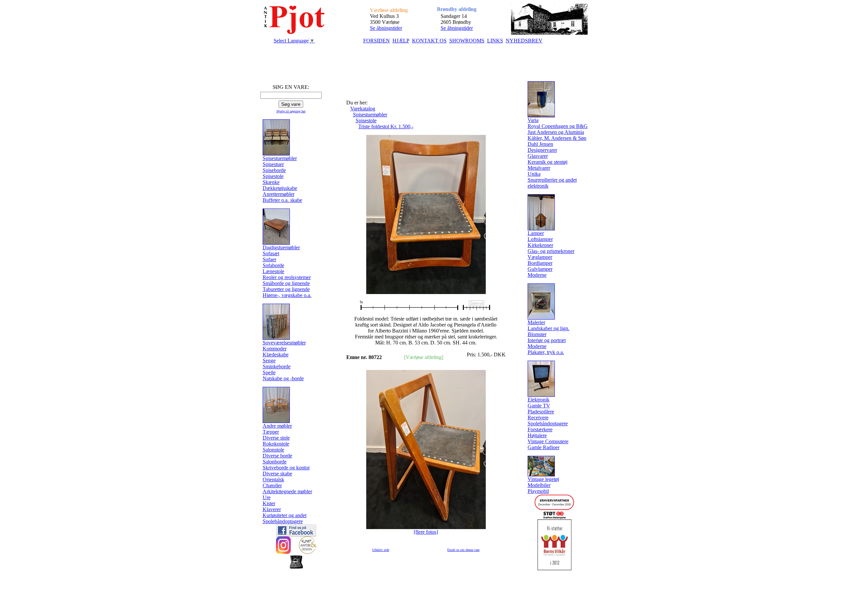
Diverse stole (276, 438)
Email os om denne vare (463, 550)
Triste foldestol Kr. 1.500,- (385, 126)
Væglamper (540, 257)
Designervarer (542, 150)
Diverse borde (277, 455)
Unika (534, 174)
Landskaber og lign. (548, 328)
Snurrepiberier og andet (552, 180)
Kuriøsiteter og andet (284, 515)
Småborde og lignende (286, 283)
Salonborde (275, 461)
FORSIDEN (376, 40)
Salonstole (273, 449)
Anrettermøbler (279, 194)
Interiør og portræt (547, 340)
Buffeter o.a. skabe (282, 200)
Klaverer (272, 509)
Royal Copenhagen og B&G (558, 126)
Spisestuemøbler (370, 114)
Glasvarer (538, 156)
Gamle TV (539, 405)
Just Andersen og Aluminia (556, 132)
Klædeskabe (276, 354)
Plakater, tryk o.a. (546, 352)
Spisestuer (273, 164)
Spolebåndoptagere (283, 521)
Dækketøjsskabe (280, 188)
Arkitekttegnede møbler (287, 491)
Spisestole (273, 176)
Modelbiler (539, 485)
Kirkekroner (540, 245)
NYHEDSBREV (524, 40)
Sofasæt (271, 253)
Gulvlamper (540, 269)
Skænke (271, 182)
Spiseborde (274, 170)
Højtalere (537, 435)
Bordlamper (540, 263)
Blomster (537, 334)
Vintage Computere (548, 441)
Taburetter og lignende (286, 289)
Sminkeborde (277, 366)
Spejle (269, 372)
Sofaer (269, 259)
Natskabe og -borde (283, 378)
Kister (269, 503)
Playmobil (538, 491)
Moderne (537, 275)
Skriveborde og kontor (286, 467)
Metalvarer (539, 168)
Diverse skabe (277, 473)
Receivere (538, 417)
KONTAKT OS (429, 40)
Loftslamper (540, 239)
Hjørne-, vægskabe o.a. (287, 295)
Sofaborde (273, 265)
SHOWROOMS (466, 40)
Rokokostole (276, 444)
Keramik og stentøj (547, 162)
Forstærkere (540, 429)
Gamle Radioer (543, 447)
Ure (267, 497)
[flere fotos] (426, 532)
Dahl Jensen (540, 144)
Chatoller (272, 485)
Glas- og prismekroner (551, 251)
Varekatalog (362, 108)
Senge (269, 360)
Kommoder (275, 348)
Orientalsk (273, 479)
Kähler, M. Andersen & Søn (557, 138)
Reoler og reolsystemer (287, 277)
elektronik (538, 186)
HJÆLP (400, 40)
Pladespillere (541, 411)
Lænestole (273, 271)
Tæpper (271, 432)
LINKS (495, 40)
